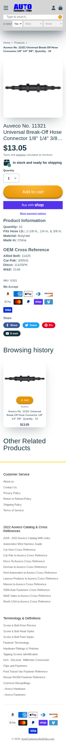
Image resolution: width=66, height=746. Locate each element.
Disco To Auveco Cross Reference (24, 561)
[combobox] (33, 17)
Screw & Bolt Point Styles (18, 636)
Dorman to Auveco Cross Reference (25, 566)
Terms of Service (13, 510)
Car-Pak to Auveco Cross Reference (25, 555)
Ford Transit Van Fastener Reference (25, 671)
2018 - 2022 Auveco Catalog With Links (26, 538)
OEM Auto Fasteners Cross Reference (26, 589)
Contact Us (10, 487)
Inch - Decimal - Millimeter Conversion (26, 659)
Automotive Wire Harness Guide (22, 543)
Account (53, 8)
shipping (21, 154)
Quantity (8, 170)
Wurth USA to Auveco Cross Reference (27, 601)
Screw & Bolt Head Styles (18, 631)
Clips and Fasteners (15, 665)
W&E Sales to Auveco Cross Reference (27, 595)
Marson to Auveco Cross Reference (24, 584)
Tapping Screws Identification (20, 654)
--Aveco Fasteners (14, 694)
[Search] (60, 17)
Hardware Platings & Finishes (21, 648)
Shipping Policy (12, 504)
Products (19, 42)
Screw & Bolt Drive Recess (19, 625)
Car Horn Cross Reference (19, 549)
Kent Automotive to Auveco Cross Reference (30, 572)
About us (8, 481)
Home (6, 42)
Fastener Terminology (16, 642)
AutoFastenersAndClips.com (37, 738)
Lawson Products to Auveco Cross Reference (30, 578)
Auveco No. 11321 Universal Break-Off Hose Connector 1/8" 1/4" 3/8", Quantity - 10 (24, 392)
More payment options (33, 213)
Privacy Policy (12, 493)
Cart (60, 8)
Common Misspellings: (17, 683)
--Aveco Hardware (14, 688)
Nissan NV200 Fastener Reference (24, 677)
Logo (23, 8)
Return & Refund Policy (17, 498)
